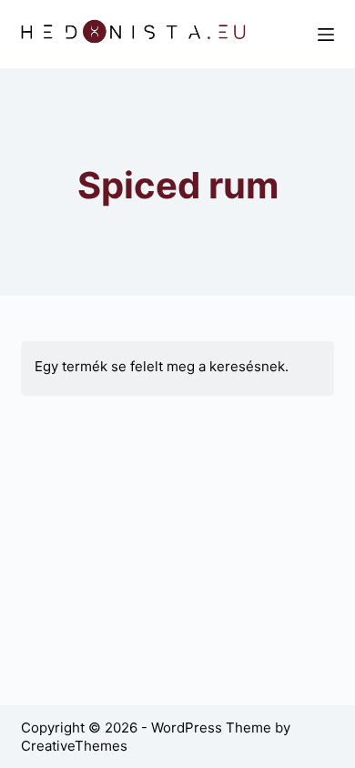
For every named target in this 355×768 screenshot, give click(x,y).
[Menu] (326, 34)
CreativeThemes (74, 745)
